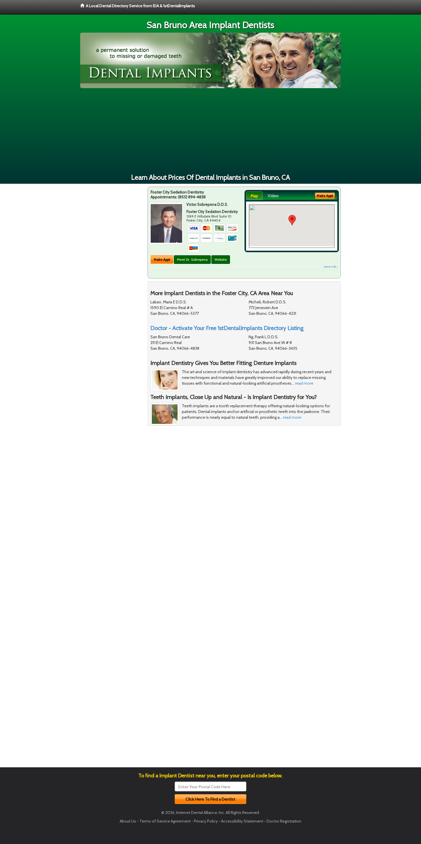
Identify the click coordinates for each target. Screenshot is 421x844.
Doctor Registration (284, 821)
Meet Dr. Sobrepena (192, 259)
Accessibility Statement (242, 821)
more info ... (331, 266)
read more (304, 383)
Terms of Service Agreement (164, 821)
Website (221, 259)
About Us (128, 821)
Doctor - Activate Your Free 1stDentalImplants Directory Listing (227, 328)
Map (254, 195)
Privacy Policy (206, 821)
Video (273, 195)
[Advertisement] (210, 131)
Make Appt (162, 259)
